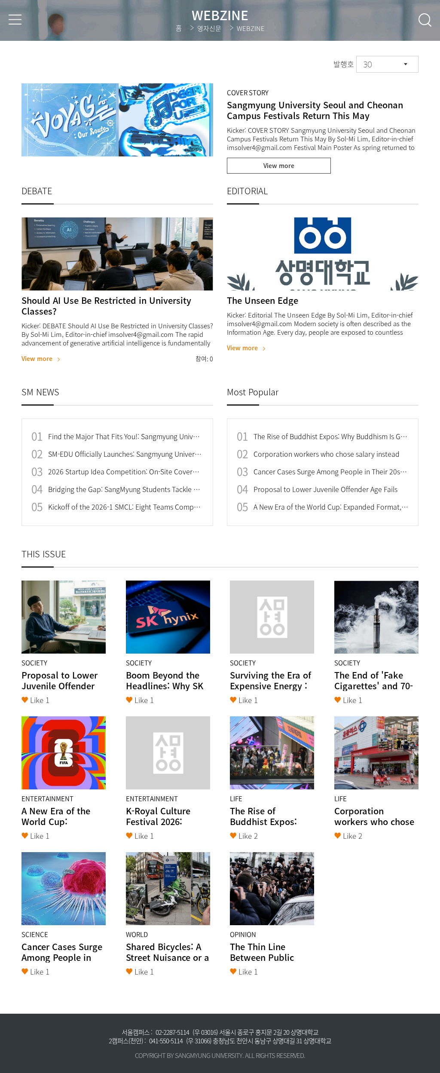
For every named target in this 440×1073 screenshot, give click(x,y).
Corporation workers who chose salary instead (327, 454)
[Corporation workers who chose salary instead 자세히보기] (376, 752)
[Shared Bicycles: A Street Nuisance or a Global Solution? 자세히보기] (168, 888)
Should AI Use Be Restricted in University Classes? (106, 305)
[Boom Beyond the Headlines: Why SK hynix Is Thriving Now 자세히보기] (168, 617)
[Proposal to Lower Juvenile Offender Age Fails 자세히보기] (63, 617)
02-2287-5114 (172, 1032)
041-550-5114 (166, 1040)
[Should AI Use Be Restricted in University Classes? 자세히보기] (117, 253)
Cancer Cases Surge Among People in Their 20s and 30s (331, 471)
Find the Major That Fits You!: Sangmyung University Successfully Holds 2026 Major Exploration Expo (125, 436)
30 (367, 64)
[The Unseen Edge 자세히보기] (323, 253)
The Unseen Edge (262, 300)
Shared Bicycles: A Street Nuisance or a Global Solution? (167, 957)
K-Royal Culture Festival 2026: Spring (158, 821)
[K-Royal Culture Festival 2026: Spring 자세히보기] (168, 752)
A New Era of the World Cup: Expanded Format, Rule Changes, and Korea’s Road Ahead (331, 506)
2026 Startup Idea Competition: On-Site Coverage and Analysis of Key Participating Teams (125, 471)
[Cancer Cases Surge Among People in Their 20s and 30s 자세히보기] (63, 888)
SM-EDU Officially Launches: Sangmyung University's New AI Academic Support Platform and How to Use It (125, 454)
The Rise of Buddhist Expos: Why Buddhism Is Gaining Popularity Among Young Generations (331, 436)
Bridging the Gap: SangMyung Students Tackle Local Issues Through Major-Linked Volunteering (125, 489)
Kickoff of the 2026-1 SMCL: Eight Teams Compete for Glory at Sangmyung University (125, 506)
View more (278, 165)
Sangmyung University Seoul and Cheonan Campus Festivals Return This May (315, 110)
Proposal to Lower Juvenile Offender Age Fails (325, 489)
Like (39, 699)
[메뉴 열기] (15, 19)
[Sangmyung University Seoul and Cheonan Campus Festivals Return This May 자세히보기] (117, 119)
